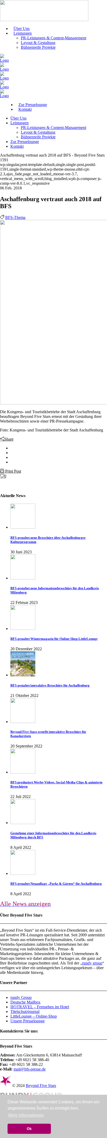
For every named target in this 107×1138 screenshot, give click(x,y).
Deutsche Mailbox (25, 1002)
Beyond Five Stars (41, 1085)
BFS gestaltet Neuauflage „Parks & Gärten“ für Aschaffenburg (56, 884)
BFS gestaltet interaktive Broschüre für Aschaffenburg (50, 685)
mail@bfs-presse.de (30, 1069)
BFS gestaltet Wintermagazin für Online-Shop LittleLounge (54, 639)
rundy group (92, 963)
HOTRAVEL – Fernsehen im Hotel (39, 1007)
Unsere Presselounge (27, 1021)
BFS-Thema (15, 217)
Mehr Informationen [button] (26, 1115)
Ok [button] (29, 1129)
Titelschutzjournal (24, 1011)
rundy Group (21, 997)
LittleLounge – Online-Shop (33, 1016)
